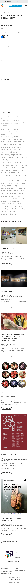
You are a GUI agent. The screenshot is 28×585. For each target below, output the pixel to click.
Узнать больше (6, 263)
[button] (1, 60)
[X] (4, 37)
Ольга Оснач (4, 20)
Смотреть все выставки (8, 541)
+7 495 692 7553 (7, 1)
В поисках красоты (9, 454)
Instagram (17, 579)
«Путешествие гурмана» (10, 248)
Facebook (10, 579)
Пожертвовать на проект (15, 5)
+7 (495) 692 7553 (22, 572)
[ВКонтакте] (2, 37)
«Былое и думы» (7, 291)
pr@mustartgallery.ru (20, 570)
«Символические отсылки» (12, 393)
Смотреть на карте (6, 573)
